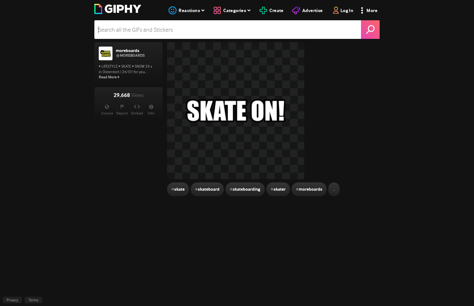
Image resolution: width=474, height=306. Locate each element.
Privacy (12, 300)
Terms (33, 300)
